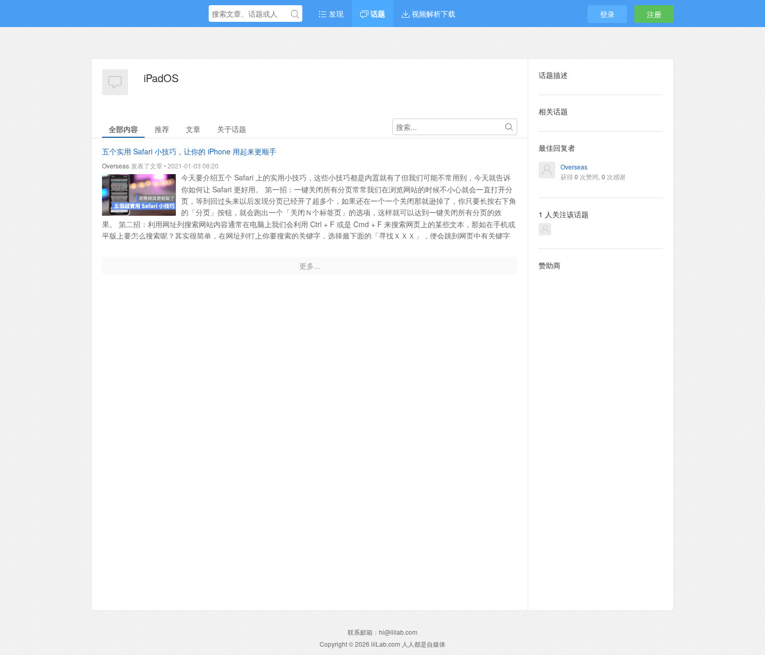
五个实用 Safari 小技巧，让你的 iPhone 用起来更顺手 (189, 151)
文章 (193, 129)
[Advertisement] (601, 432)
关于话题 (231, 129)
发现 (335, 13)
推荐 (162, 129)
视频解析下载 (432, 13)
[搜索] (295, 14)
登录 (607, 14)
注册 (654, 14)
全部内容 (123, 129)
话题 (376, 13)
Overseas (115, 165)
